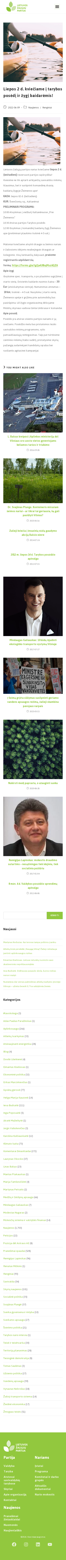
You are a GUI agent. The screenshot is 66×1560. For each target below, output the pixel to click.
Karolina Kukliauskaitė (15, 1136)
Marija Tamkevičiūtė (14, 1181)
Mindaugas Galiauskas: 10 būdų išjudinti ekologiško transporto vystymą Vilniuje (33, 642)
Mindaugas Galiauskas (15, 1204)
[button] (57, 7)
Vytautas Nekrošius (14, 1388)
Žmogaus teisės (12, 1411)
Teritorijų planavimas (15, 1350)
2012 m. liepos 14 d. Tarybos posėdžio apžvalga (33, 557)
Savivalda (8, 1281)
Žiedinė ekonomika (14, 1404)
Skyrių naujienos (12, 1289)
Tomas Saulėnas (12, 1365)
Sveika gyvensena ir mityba (18, 1312)
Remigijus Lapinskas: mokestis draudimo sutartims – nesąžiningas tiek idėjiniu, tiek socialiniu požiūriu (33, 864)
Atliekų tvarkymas (13, 1036)
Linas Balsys (10, 1166)
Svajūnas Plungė (12, 1304)
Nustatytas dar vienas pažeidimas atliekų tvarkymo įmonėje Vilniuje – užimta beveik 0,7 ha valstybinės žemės (31, 984)
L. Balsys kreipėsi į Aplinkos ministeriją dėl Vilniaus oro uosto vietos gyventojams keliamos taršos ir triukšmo (33, 441)
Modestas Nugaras (13, 1212)
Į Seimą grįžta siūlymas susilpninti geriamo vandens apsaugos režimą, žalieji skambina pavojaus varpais (33, 702)
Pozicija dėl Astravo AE (16, 1243)
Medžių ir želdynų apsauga (18, 1197)
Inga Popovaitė (11, 1112)
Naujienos (33, 107)
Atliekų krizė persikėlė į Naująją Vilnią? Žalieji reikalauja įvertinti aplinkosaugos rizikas (30, 951)
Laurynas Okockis (13, 1158)
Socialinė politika (13, 1296)
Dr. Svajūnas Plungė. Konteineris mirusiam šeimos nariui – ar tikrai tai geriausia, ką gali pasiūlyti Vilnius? (33, 511)
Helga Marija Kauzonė (15, 1097)
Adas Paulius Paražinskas (17, 1021)
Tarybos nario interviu (15, 1335)
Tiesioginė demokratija (16, 1358)
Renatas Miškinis (12, 1266)
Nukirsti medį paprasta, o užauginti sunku (33, 783)
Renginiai (47, 107)
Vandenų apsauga (13, 1381)
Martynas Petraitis (13, 1189)
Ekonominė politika (14, 1074)
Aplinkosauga (11, 1028)
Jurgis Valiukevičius (14, 1128)
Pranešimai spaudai (14, 1250)
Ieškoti (54, 915)
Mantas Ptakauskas (14, 1174)
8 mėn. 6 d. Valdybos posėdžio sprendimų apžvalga (33, 886)
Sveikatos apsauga (14, 1319)
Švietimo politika (12, 1327)
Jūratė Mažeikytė (13, 1120)
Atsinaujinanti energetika (17, 1043)
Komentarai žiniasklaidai (17, 1151)
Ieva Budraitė (11, 1105)
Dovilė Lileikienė (12, 1059)
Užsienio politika (12, 1373)
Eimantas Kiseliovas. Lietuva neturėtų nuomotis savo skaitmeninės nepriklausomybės (28, 962)
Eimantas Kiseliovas (14, 1067)
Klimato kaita (10, 1143)
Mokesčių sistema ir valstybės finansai (24, 1220)
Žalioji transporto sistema (17, 1396)
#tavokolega (10, 1013)
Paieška (7, 910)
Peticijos (8, 1235)
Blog (6, 1051)
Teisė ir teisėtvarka (14, 1342)
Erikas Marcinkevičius (15, 1082)
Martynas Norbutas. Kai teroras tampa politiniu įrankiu (29, 942)
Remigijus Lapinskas (14, 1258)
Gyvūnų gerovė (11, 1089)
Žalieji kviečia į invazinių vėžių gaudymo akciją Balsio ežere (33, 533)
